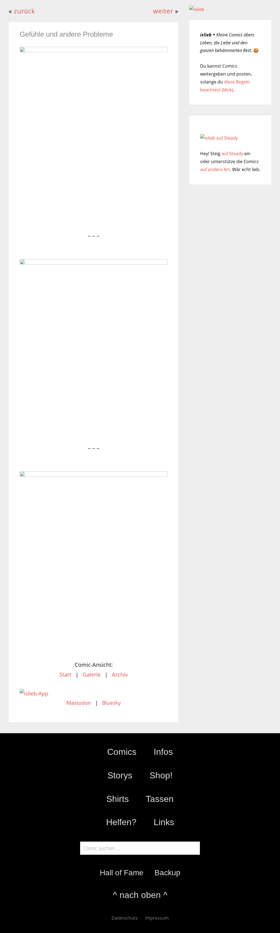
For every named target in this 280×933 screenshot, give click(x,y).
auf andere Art (215, 169)
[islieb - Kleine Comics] (196, 9)
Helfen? (121, 822)
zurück (24, 11)
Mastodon (78, 702)
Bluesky (111, 702)
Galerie (92, 674)
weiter (163, 11)
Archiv (120, 674)
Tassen (160, 799)
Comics (121, 752)
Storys (119, 775)
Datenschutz (125, 918)
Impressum (157, 918)
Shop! (161, 775)
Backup (167, 872)
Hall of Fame (122, 872)
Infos (163, 752)
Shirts (117, 799)
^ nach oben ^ (140, 895)
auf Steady (232, 154)
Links (164, 822)
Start (65, 674)
